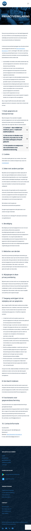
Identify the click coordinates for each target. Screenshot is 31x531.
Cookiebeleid (5, 163)
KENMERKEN (5, 458)
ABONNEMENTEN (6, 460)
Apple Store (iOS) (10, 479)
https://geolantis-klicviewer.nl (14, 434)
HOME (3, 455)
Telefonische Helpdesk (8, 490)
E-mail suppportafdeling (8, 492)
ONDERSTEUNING (6, 462)
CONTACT (4, 464)
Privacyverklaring (11, 524)
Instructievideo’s (6, 497)
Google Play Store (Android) (12, 474)
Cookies (4, 524)
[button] (28, 3)
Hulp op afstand (6, 494)
